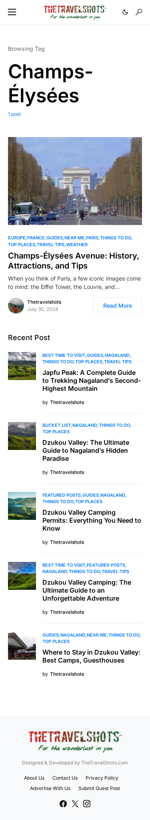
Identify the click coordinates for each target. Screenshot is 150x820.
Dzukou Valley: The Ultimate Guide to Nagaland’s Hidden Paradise (85, 450)
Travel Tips (50, 244)
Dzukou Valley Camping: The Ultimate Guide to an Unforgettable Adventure (86, 590)
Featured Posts (61, 495)
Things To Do (115, 238)
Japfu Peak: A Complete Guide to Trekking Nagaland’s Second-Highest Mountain (91, 380)
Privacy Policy (102, 778)
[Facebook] (63, 803)
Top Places (21, 244)
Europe (17, 238)
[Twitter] (75, 803)
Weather (77, 244)
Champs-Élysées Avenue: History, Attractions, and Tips (73, 261)
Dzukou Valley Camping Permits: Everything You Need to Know (91, 520)
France (36, 238)
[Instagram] (86, 803)
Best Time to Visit (63, 355)
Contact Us (65, 778)
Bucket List (56, 425)
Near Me (74, 238)
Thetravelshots (44, 302)
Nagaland (117, 355)
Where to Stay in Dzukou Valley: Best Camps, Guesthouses (91, 656)
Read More (117, 305)
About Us (34, 778)
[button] (12, 12)
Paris (92, 238)
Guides (54, 238)
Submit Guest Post (99, 788)
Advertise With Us (50, 788)
